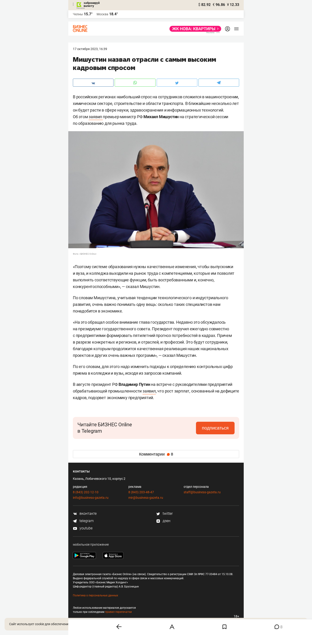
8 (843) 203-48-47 (141, 492)
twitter (167, 513)
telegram (86, 521)
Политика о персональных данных (95, 595)
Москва (102, 14)
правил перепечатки (118, 612)
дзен (166, 521)
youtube (86, 528)
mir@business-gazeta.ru (145, 497)
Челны (78, 14)
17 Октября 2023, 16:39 (90, 49)
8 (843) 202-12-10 (85, 492)
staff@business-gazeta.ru (202, 492)
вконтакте (88, 513)
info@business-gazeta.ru (90, 497)
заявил (96, 116)
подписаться (215, 427)
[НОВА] (194, 29)
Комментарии (156, 454)
